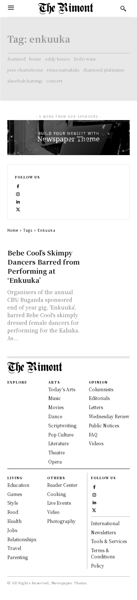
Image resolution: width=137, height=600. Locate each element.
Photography (61, 521)
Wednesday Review (109, 416)
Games (14, 494)
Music (54, 398)
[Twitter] (18, 208)
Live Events (59, 503)
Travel (14, 548)
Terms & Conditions (103, 553)
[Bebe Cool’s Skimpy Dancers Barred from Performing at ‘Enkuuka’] (108, 259)
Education (18, 485)
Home (12, 230)
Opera (55, 461)
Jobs (12, 530)
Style (12, 503)
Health (14, 521)
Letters (96, 407)
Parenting (17, 557)
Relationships (21, 539)
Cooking (56, 494)
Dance (55, 416)
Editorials (99, 398)
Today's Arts (61, 389)
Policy (97, 565)
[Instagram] (18, 193)
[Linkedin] (18, 201)
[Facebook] (18, 185)
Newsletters (103, 532)
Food (12, 512)
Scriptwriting (62, 425)
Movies (56, 407)
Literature (58, 443)
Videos (96, 443)
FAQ (93, 434)
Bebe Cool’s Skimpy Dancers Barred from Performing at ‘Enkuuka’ (43, 266)
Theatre (56, 452)
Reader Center (62, 485)
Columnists (101, 389)
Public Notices (104, 425)
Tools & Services (109, 541)
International (105, 523)
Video (53, 512)
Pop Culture (60, 434)
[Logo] (65, 8)
